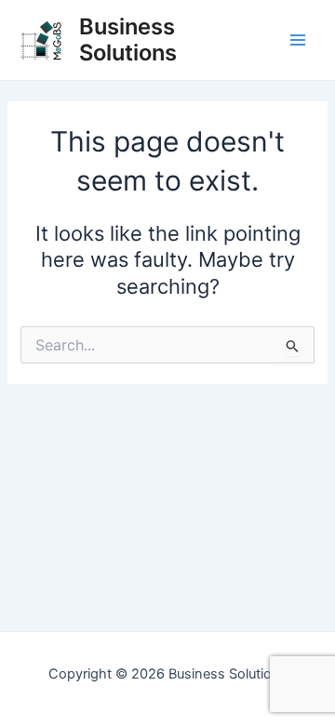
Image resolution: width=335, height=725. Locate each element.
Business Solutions (128, 39)
